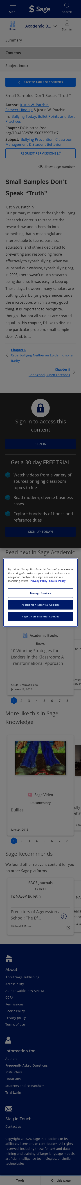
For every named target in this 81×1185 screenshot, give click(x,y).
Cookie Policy (57, 580)
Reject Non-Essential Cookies (40, 616)
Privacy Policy (39, 580)
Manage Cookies (40, 593)
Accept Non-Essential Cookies (41, 604)
